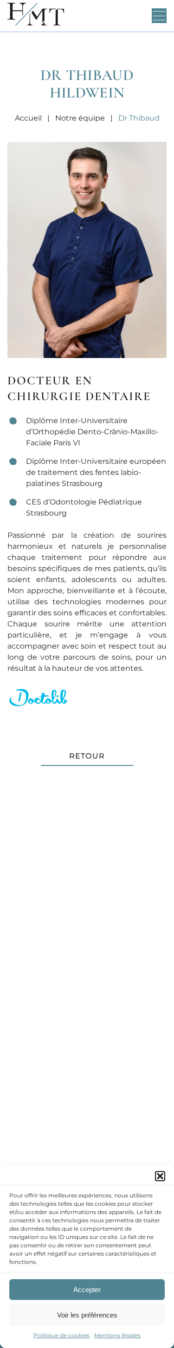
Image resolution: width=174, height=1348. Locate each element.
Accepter (87, 1289)
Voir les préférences (87, 1315)
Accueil (28, 118)
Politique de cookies (61, 1335)
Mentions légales (117, 1335)
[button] (160, 1176)
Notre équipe (80, 118)
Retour (87, 756)
